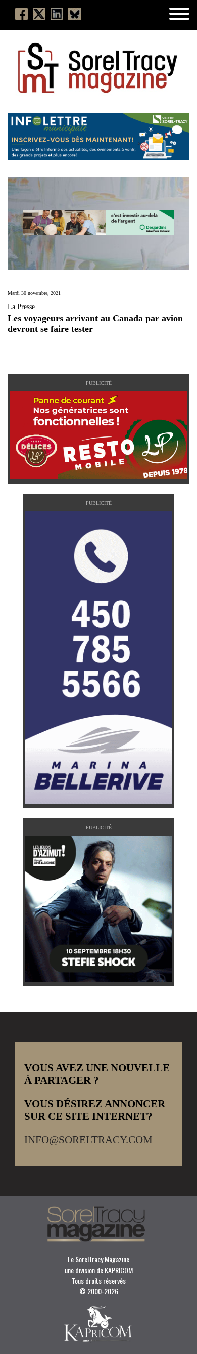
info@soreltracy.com (88, 1139)
